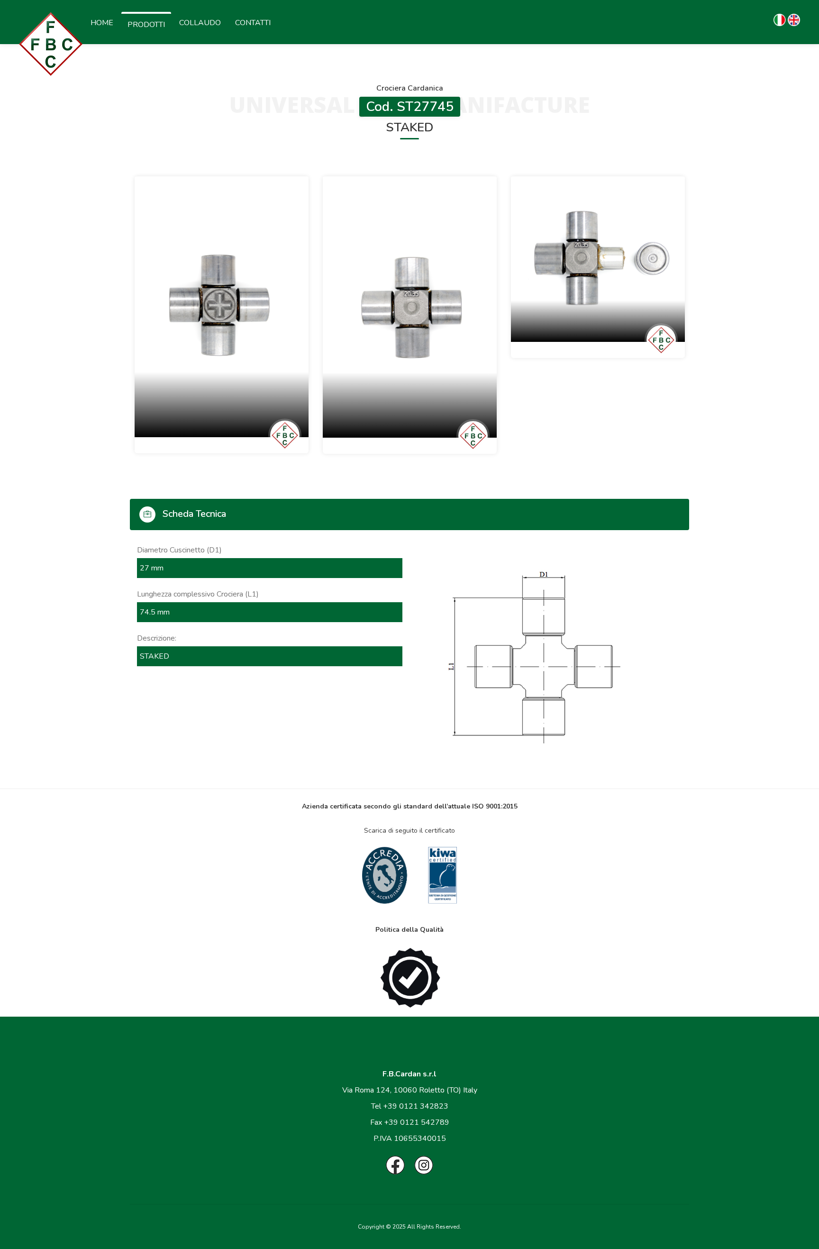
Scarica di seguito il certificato (409, 830)
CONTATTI (253, 23)
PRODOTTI (146, 24)
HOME (102, 23)
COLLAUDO (200, 23)
